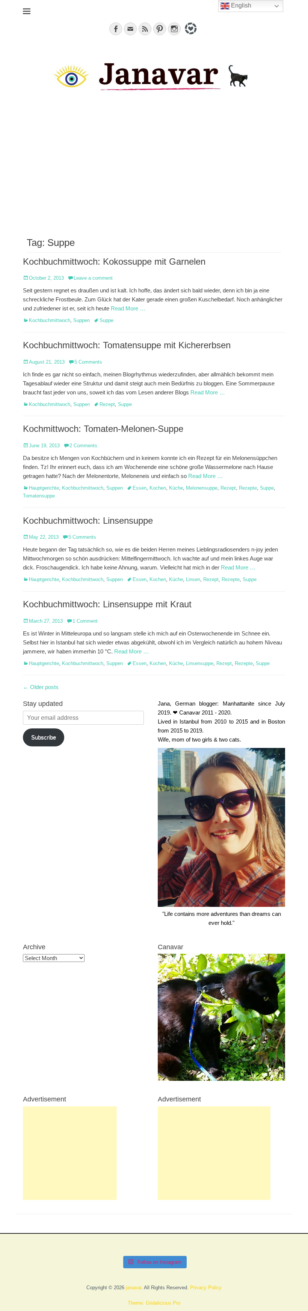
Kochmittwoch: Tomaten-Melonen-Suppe (103, 429)
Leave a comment (93, 278)
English (240, 5)
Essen (139, 488)
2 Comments (83, 445)
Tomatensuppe (39, 496)
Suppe (106, 320)
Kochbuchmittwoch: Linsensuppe (88, 520)
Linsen (193, 579)
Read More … (128, 308)
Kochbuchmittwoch (49, 320)
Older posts (41, 687)
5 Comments (88, 362)
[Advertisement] (154, 169)
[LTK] (190, 35)
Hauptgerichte (44, 488)
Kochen (157, 488)
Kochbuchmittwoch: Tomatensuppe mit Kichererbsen (127, 345)
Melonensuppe (201, 488)
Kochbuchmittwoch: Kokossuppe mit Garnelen (114, 261)
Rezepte (248, 488)
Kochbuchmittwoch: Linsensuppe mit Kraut (107, 604)
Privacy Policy (206, 1287)
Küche (176, 488)
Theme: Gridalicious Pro (154, 1303)
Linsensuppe (199, 663)
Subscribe (43, 737)
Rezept (107, 404)
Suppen (81, 320)
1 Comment (85, 621)
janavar (133, 1287)
